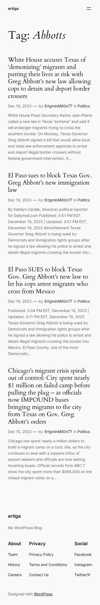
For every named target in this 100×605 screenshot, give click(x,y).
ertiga (13, 8)
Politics (84, 106)
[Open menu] (89, 8)
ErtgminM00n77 (58, 106)
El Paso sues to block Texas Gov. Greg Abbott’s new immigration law (50, 183)
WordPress (43, 594)
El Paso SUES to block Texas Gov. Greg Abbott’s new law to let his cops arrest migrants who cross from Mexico (48, 280)
